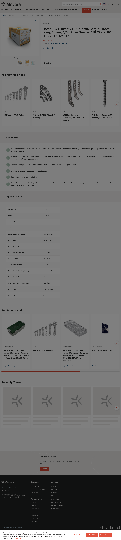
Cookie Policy (17, 538)
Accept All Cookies (105, 535)
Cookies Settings (79, 535)
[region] (60, 535)
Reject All (92, 535)
